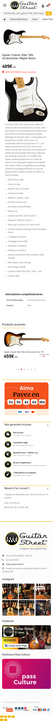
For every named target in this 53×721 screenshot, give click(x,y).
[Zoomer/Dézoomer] (1, 717)
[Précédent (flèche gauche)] (1, 720)
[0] (47, 6)
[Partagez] (9, 717)
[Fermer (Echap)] (13, 717)
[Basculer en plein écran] (5, 717)
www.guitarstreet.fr (15, 564)
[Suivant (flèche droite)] (5, 720)
